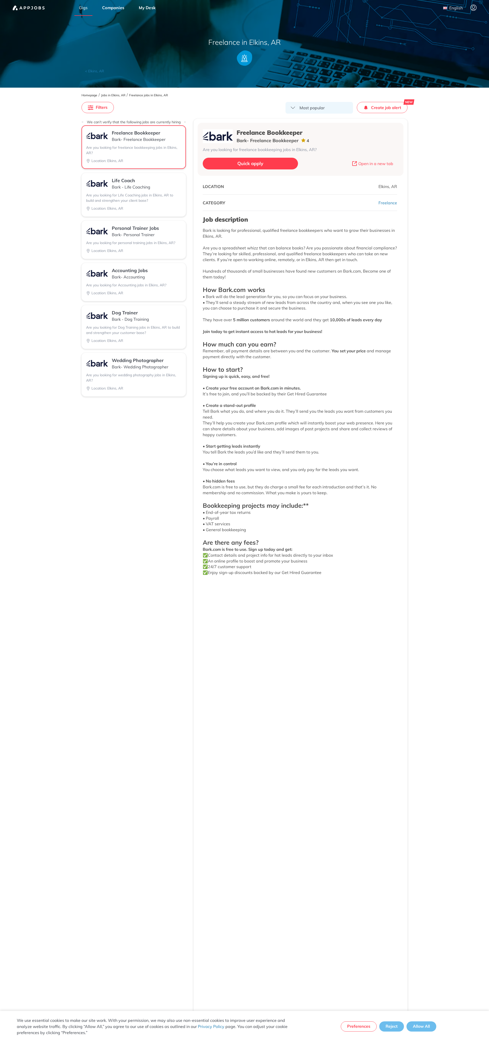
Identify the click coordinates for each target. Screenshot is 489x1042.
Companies (113, 7)
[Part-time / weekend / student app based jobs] (29, 8)
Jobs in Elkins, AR (113, 95)
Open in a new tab (375, 163)
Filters (101, 107)
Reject (392, 1026)
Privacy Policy (211, 1026)
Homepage (89, 95)
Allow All (421, 1026)
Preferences (358, 1026)
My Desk (147, 7)
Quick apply (250, 163)
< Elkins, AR (94, 71)
